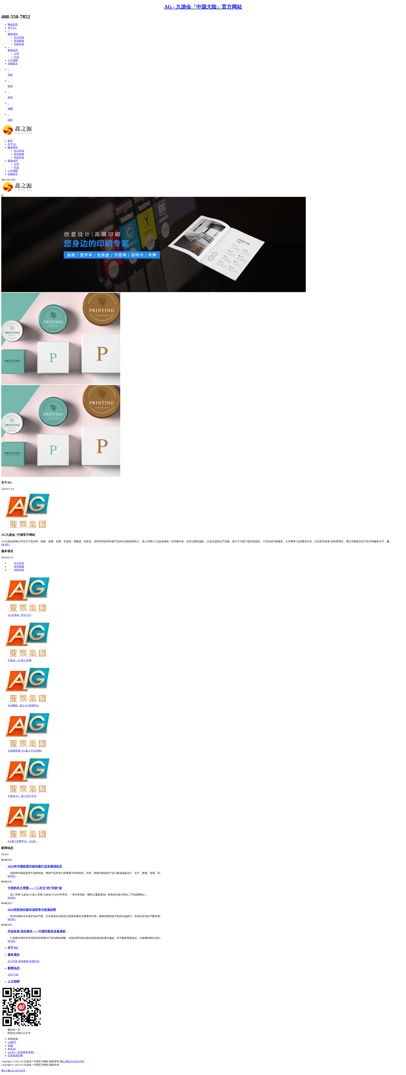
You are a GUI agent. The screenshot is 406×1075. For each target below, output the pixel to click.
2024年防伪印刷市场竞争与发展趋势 (32, 909)
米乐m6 (12, 1049)
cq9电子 (12, 1042)
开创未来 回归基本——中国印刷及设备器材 (37, 931)
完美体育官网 (15, 1055)
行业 (16, 57)
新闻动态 (13, 50)
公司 (16, 53)
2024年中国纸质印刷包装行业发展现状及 (35, 866)
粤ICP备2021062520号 (72, 1061)
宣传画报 (19, 40)
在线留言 (13, 63)
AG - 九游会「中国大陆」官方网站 (203, 7)
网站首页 (13, 24)
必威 (10, 1045)
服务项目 (13, 34)
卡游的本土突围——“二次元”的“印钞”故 (35, 888)
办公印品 (19, 37)
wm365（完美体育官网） (22, 1052)
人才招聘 (13, 60)
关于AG (12, 28)
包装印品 (19, 44)
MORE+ (5, 544)
